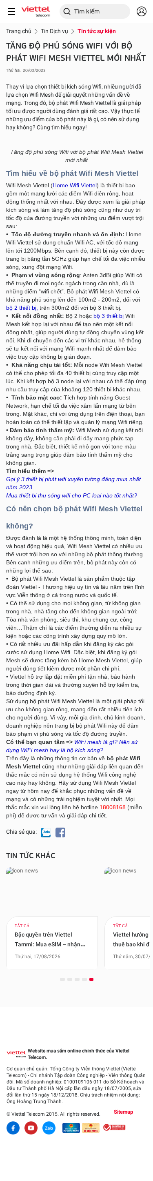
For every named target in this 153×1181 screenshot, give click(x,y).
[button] (62, 979)
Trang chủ (18, 31)
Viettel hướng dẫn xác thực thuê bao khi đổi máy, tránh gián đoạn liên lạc (54, 944)
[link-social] (71, 1128)
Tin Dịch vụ (54, 31)
